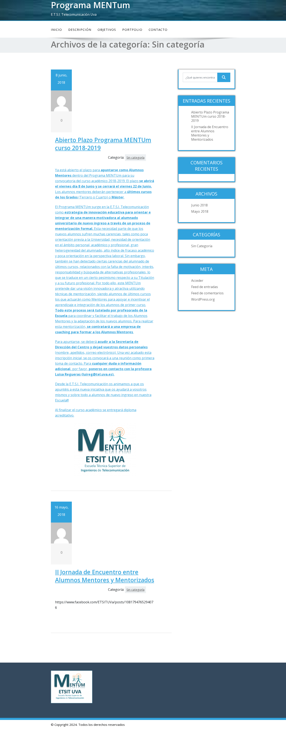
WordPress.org (203, 299)
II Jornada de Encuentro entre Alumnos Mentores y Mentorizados (104, 576)
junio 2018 (199, 205)
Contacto (158, 29)
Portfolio (132, 29)
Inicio (56, 29)
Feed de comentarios (207, 293)
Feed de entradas (204, 287)
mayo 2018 (199, 211)
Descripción (79, 29)
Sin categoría (135, 158)
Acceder (197, 280)
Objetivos (107, 29)
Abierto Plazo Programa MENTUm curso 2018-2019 (210, 116)
